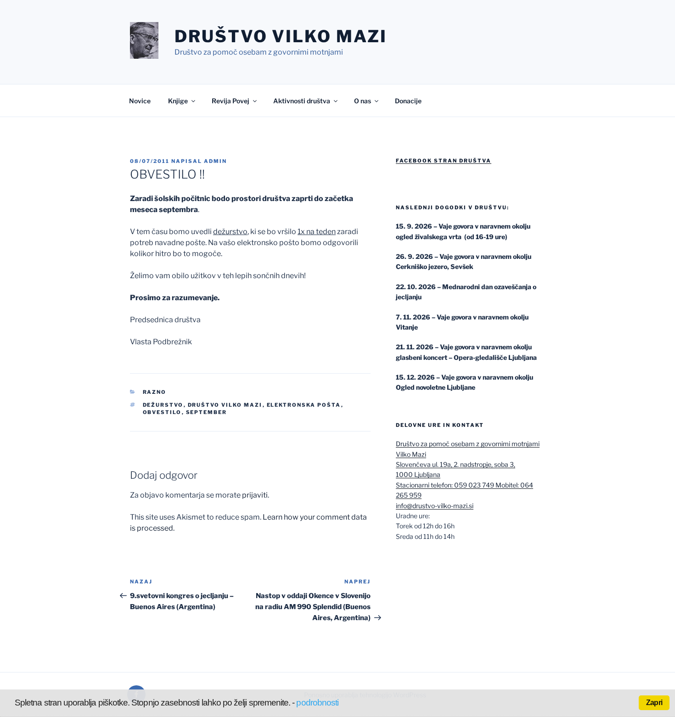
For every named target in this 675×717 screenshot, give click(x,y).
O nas (362, 101)
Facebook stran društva (443, 160)
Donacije (408, 101)
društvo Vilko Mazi (225, 405)
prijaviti (255, 495)
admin (215, 161)
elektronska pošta (304, 405)
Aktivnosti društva (301, 101)
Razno (155, 392)
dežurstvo (163, 405)
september (206, 412)
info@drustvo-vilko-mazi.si (434, 506)
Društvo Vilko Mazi (280, 36)
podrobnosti (317, 702)
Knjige (178, 101)
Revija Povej (230, 101)
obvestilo (162, 412)
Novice (140, 101)
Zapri (654, 702)
